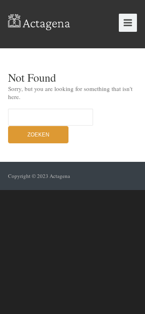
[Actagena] (39, 20)
